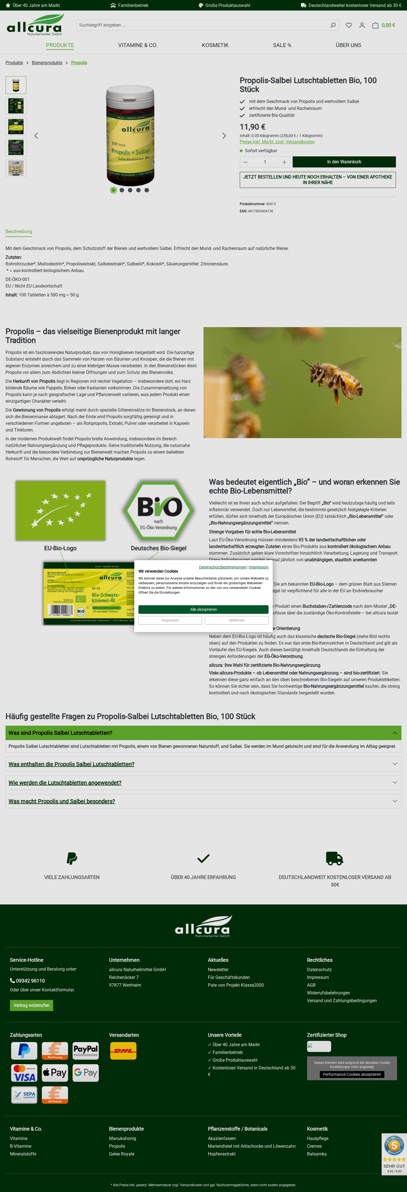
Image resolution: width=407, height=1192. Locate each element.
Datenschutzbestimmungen (223, 567)
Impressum (259, 567)
